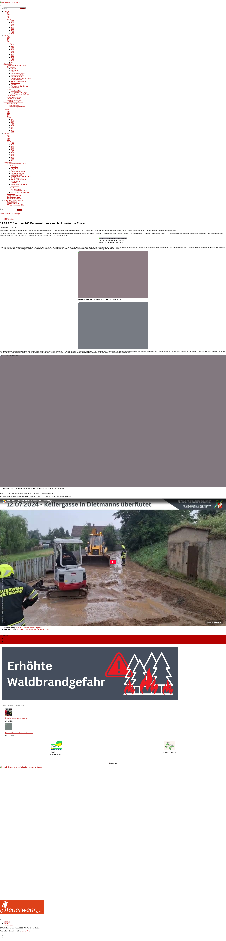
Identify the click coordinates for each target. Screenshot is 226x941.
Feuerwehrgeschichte (17, 75)
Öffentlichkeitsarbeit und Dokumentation (18, 82)
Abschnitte (10, 89)
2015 (12, 32)
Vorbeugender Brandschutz (19, 86)
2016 (12, 30)
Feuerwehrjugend (16, 76)
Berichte (6, 35)
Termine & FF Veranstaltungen (13, 102)
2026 (8, 13)
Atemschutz (14, 68)
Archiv (9, 19)
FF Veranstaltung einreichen (16, 106)
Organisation (8, 64)
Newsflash (11, 219)
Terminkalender (12, 103)
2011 (12, 62)
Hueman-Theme (26, 931)
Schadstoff (14, 84)
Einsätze (6, 11)
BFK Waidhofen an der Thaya (16, 65)
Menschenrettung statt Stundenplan (16, 718)
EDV (12, 72)
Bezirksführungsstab (13, 99)
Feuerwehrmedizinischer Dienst (21, 78)
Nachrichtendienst (16, 79)
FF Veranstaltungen (13, 105)
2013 (12, 59)
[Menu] (0, 5)
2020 (12, 24)
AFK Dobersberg (16, 91)
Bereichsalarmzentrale (14, 97)
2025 (8, 14)
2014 (12, 33)
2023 (8, 18)
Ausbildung (14, 70)
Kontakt (6, 923)
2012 (12, 60)
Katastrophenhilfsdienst (14, 100)
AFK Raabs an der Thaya (19, 92)
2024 (8, 16)
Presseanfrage (8, 925)
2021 (12, 22)
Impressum (7, 922)
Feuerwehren (11, 95)
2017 (12, 29)
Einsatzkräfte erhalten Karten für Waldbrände (19, 733)
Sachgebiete (11, 67)
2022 (12, 21)
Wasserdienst (15, 87)
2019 (12, 25)
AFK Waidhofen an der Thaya (20, 94)
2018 (12, 27)
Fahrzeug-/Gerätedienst (18, 73)
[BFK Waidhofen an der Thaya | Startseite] (10, 2)
